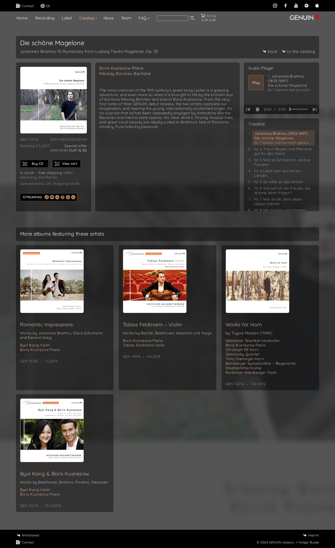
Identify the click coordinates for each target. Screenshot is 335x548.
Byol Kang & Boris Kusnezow (54, 473)
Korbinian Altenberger (251, 372)
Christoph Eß (242, 349)
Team (126, 18)
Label (67, 18)
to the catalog (301, 51)
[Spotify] (306, 5)
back (273, 51)
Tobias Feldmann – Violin (152, 324)
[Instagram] (275, 5)
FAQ (142, 18)
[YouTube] (296, 5)
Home (22, 18)
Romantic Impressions (46, 324)
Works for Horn (244, 324)
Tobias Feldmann (144, 345)
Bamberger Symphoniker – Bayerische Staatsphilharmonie (261, 365)
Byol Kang (35, 345)
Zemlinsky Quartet (242, 354)
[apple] (317, 5)
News (108, 18)
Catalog (86, 18)
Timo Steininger (245, 358)
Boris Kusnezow (121, 68)
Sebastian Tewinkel (253, 340)
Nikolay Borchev (125, 73)
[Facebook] (285, 5)
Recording (45, 18)
